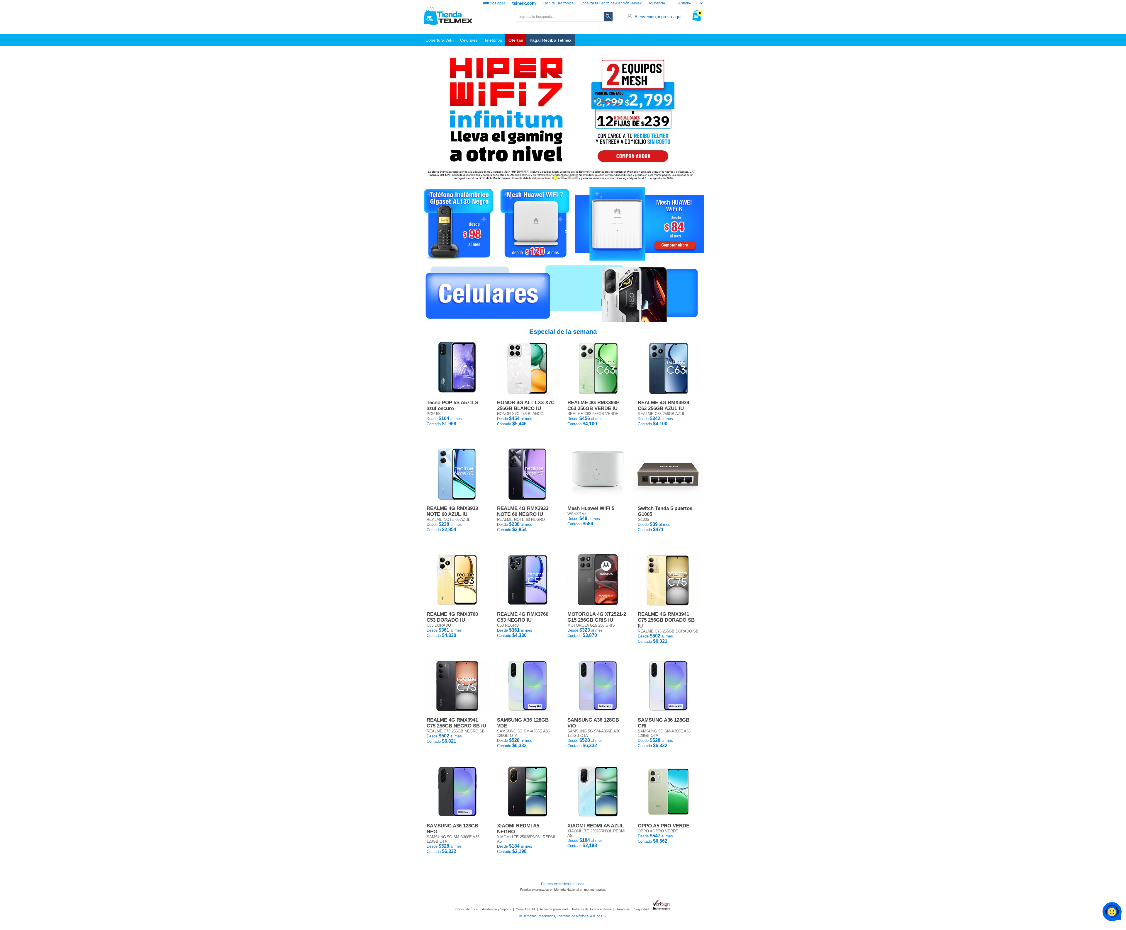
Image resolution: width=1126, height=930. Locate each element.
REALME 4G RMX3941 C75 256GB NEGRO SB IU (456, 723)
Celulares (469, 40)
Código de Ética (466, 909)
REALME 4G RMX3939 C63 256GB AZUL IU (663, 405)
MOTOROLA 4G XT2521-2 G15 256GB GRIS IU (596, 617)
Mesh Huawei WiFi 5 (590, 508)
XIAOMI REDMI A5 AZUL (595, 826)
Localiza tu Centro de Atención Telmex (611, 3)
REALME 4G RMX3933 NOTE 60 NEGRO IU (522, 511)
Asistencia (657, 3)
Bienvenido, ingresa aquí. (659, 16)
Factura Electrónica (558, 3)
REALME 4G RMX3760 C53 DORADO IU (452, 617)
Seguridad (641, 909)
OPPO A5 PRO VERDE (663, 826)
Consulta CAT (525, 909)
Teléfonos (493, 40)
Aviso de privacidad (554, 909)
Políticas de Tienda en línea (591, 909)
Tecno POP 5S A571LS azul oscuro (452, 405)
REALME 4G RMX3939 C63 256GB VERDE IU (593, 405)
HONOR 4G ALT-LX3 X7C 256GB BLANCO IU (525, 405)
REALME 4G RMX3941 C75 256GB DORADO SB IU (666, 620)
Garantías (622, 909)
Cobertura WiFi (439, 40)
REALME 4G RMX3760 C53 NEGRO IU (522, 617)
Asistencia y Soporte (496, 909)
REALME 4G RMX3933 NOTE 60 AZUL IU (452, 511)
